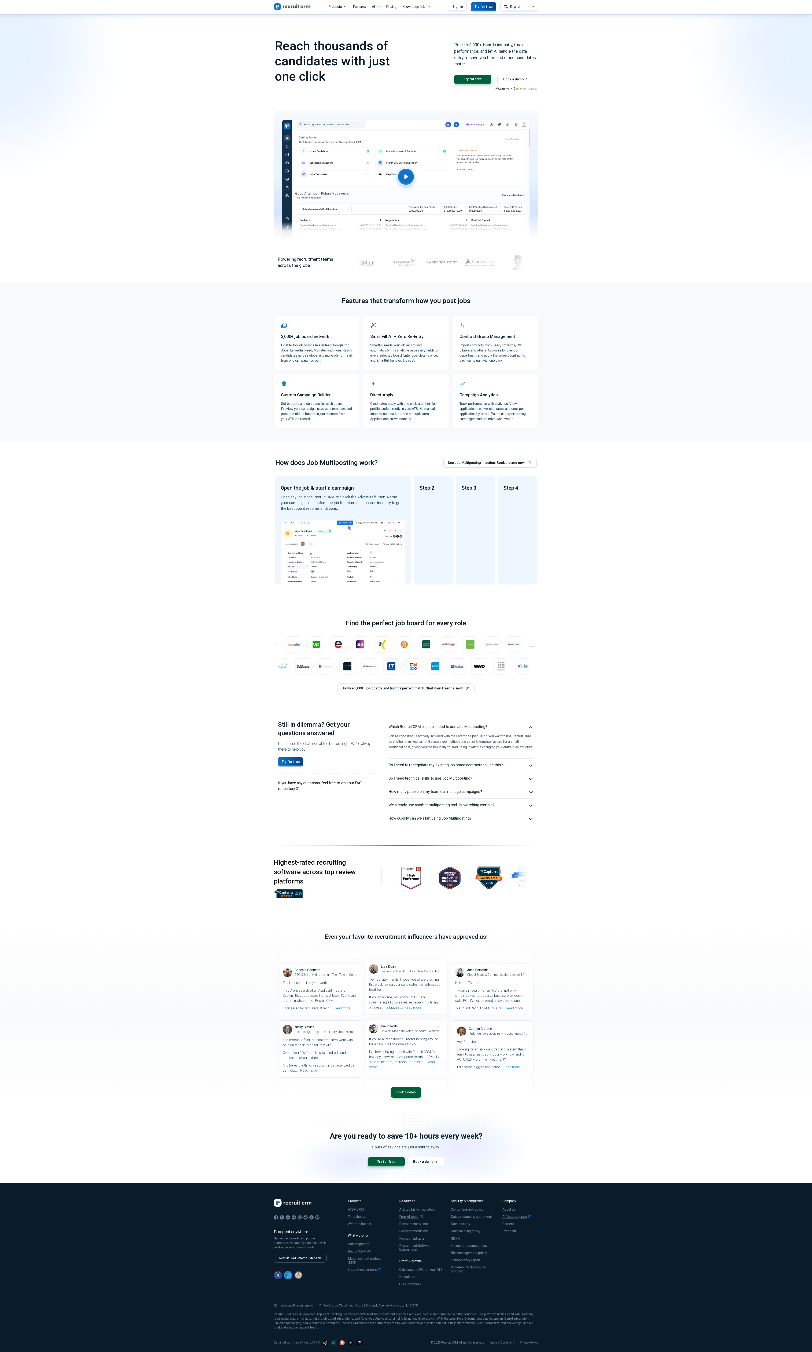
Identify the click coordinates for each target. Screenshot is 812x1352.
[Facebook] (276, 1217)
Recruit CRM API (360, 1251)
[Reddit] (305, 1217)
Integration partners (362, 1270)
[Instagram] (300, 1217)
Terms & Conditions (502, 1342)
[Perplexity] (333, 1342)
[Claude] (342, 1342)
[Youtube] (294, 1217)
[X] (282, 1217)
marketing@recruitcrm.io (296, 1305)
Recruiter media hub (414, 1231)
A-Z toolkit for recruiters (417, 1209)
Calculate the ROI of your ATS (421, 1270)
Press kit (509, 1231)
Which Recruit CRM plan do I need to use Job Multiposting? (437, 726)
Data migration (358, 1244)
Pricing (391, 7)
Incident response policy (469, 1246)
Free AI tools (408, 1217)
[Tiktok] (311, 1217)
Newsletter (407, 1277)
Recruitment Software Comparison (415, 1247)
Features (359, 7)
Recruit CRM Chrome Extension (300, 1258)
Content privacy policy (467, 1209)
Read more (342, 1008)
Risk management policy (469, 1253)
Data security (460, 1224)
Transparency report (465, 1260)
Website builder (359, 1224)
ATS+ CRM (356, 1209)
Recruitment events (413, 1224)
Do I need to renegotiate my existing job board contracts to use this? (445, 765)
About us (509, 1209)
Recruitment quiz (411, 1238)
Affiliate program (514, 1217)
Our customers (410, 1284)
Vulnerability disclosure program (468, 1269)
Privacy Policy (529, 1342)
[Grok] (359, 1342)
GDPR (455, 1238)
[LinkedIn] (288, 1217)
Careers (508, 1224)
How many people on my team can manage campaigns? (435, 791)
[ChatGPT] (325, 1342)
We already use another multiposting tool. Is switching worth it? (441, 805)
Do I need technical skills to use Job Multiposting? (430, 778)
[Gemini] (350, 1342)
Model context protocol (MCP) (365, 1260)
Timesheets (357, 1217)
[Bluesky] (317, 1217)
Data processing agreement (471, 1217)
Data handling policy (465, 1231)
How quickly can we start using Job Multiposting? (430, 818)
